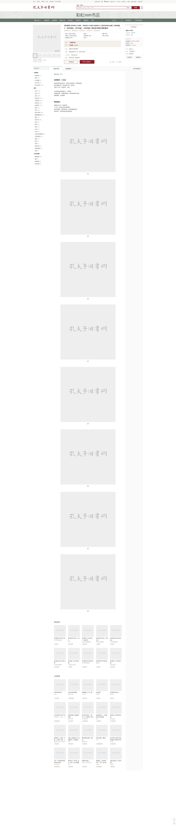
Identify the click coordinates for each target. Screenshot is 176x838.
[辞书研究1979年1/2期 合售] (116, 631)
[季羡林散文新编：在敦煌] (88, 731)
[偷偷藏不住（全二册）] (88, 685)
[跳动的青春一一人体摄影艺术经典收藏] (102, 708)
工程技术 (38, 100)
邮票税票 (38, 161)
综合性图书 (39, 136)
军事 (37, 143)
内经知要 (98, 692)
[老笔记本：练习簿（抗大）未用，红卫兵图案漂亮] (74, 753)
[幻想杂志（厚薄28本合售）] (116, 708)
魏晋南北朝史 (85, 760)
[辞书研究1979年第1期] (102, 654)
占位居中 (43, 7)
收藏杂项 (38, 156)
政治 (37, 107)
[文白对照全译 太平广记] (60, 708)
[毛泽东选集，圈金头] (102, 731)
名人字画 (38, 82)
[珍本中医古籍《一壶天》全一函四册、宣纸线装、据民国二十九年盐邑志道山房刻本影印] (88, 708)
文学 (61, 74)
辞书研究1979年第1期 (101, 661)
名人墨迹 (38, 80)
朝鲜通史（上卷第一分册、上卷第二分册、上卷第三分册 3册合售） (59, 739)
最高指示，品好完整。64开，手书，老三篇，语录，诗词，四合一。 (101, 762)
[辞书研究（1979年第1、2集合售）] (88, 631)
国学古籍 (38, 146)
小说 (37, 131)
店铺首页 (46, 20)
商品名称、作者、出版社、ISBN (86, 7)
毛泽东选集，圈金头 (101, 738)
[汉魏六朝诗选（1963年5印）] (116, 753)
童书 (37, 141)
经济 (37, 110)
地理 (37, 138)
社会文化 (38, 98)
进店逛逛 (129, 57)
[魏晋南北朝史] (88, 753)
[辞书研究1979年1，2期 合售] (102, 631)
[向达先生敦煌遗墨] (74, 685)
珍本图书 (78, 20)
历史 (37, 95)
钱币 (37, 159)
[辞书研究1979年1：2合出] (74, 631)
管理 (37, 124)
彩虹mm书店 (129, 30)
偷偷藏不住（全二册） (87, 692)
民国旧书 (38, 75)
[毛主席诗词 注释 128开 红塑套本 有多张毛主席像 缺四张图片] (116, 731)
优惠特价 (86, 20)
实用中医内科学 (58, 692)
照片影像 (38, 163)
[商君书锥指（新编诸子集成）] (74, 708)
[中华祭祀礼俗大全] (116, 685)
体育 (37, 122)
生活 (37, 129)
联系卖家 (131, 53)
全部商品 (54, 20)
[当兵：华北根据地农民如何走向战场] (60, 753)
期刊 (37, 78)
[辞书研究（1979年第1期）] (74, 654)
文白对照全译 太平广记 (59, 715)
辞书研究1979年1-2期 (59, 638)
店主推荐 (70, 20)
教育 (37, 117)
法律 (37, 127)
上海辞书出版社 (72, 33)
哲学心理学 (39, 112)
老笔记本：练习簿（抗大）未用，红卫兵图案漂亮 (73, 762)
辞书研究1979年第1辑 (87, 661)
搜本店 (114, 20)
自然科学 (38, 105)
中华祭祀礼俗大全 (114, 692)
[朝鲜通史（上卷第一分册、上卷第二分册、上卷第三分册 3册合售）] (60, 731)
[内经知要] (102, 685)
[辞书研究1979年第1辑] (88, 654)
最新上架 (62, 20)
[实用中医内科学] (60, 685)
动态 (92, 20)
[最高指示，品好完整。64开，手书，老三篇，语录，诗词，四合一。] (102, 753)
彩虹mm (131, 49)
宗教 (37, 150)
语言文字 (38, 119)
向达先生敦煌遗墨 (72, 692)
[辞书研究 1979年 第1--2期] (60, 654)
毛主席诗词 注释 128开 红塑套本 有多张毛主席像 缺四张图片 (115, 739)
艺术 (37, 93)
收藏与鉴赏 (38, 148)
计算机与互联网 (40, 134)
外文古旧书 (39, 85)
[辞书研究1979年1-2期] (60, 631)
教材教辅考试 (39, 115)
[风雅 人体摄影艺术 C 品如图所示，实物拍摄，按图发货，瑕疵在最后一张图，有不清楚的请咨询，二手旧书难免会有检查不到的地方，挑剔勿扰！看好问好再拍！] (74, 731)
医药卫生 (38, 103)
